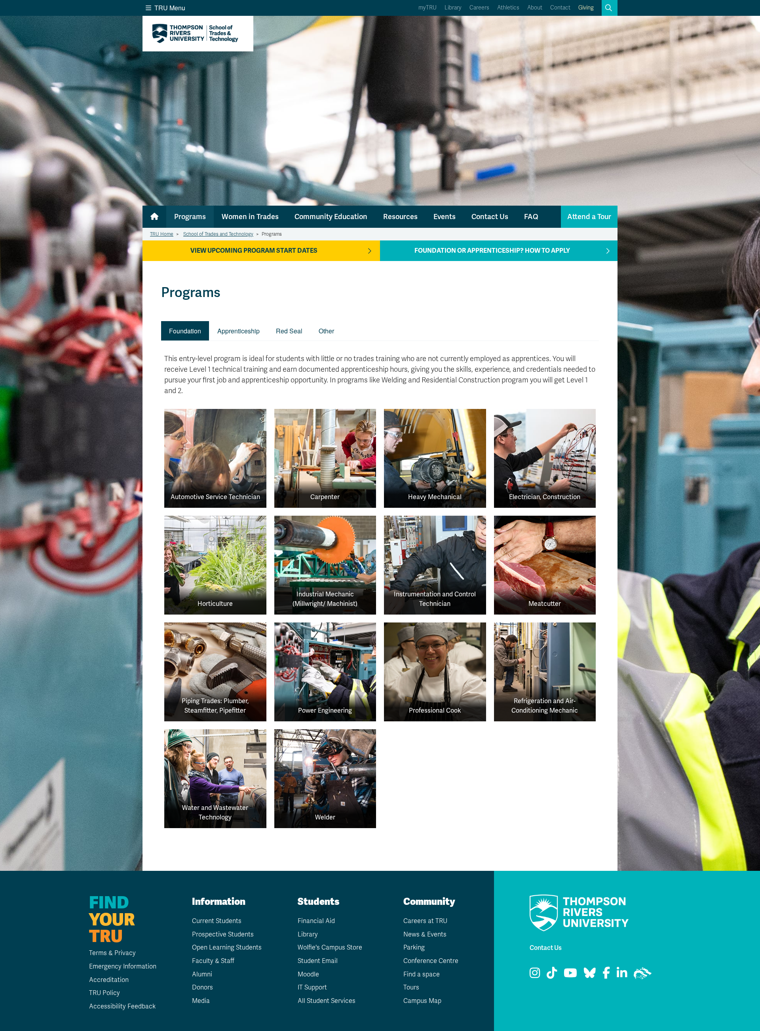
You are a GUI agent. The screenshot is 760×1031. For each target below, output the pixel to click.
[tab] (185, 331)
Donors (202, 987)
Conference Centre (430, 961)
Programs (190, 216)
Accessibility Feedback (122, 1006)
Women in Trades (250, 216)
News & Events (424, 934)
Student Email (318, 961)
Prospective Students (223, 934)
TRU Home (161, 234)
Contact (560, 7)
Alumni (202, 974)
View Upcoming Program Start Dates (253, 251)
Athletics (508, 7)
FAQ (531, 216)
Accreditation (109, 980)
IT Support (312, 987)
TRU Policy (104, 993)
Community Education (330, 216)
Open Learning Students (227, 948)
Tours (411, 987)
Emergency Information (122, 966)
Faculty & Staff (213, 961)
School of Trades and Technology (218, 234)
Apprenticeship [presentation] (238, 330)
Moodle (308, 974)
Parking (414, 948)
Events (444, 216)
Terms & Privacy (112, 953)
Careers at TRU (425, 921)
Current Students (216, 921)
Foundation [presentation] (185, 330)
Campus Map (422, 1001)
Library (453, 7)
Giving (586, 7)
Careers (479, 7)
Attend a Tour (589, 216)
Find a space (421, 974)
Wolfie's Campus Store (330, 948)
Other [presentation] (326, 330)
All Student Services (326, 1001)
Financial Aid (316, 921)
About (534, 7)
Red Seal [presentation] (289, 330)
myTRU (427, 7)
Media (201, 1001)
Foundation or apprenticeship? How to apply (492, 251)
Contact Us (489, 216)
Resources (400, 216)
